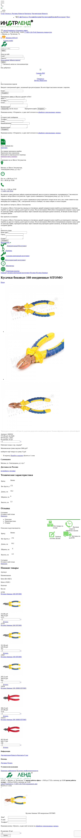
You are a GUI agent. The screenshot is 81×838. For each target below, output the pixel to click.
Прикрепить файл (31, 109)
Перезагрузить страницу (9, 156)
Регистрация (61, 17)
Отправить (41, 109)
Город (3, 234)
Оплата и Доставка (11, 13)
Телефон (4, 100)
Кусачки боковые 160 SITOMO (11, 657)
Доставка (4, 763)
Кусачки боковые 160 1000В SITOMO (13, 688)
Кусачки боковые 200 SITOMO (11, 625)
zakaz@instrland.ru (9, 30)
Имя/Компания (6, 123)
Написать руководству (44, 32)
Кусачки (33, 273)
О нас (3, 13)
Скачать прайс (8, 40)
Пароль (3, 58)
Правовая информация (8, 771)
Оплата (9, 763)
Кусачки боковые (42, 273)
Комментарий (5, 107)
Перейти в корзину (17, 455)
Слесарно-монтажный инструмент (18, 273)
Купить (6, 835)
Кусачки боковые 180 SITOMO (11, 594)
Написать (4, 516)
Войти (3, 62)
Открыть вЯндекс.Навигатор (40, 79)
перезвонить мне (31, 784)
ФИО (3, 98)
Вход (68, 17)
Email (2, 56)
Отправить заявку (22, 30)
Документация (36, 13)
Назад (3, 282)
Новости (21, 13)
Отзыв (3, 238)
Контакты (27, 13)
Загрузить (4, 147)
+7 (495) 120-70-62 (19, 784)
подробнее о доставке (8, 471)
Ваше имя (4, 232)
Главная (3, 273)
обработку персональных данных (49, 112)
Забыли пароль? (15, 60)
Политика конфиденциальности (27, 771)
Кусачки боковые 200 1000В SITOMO (13, 719)
